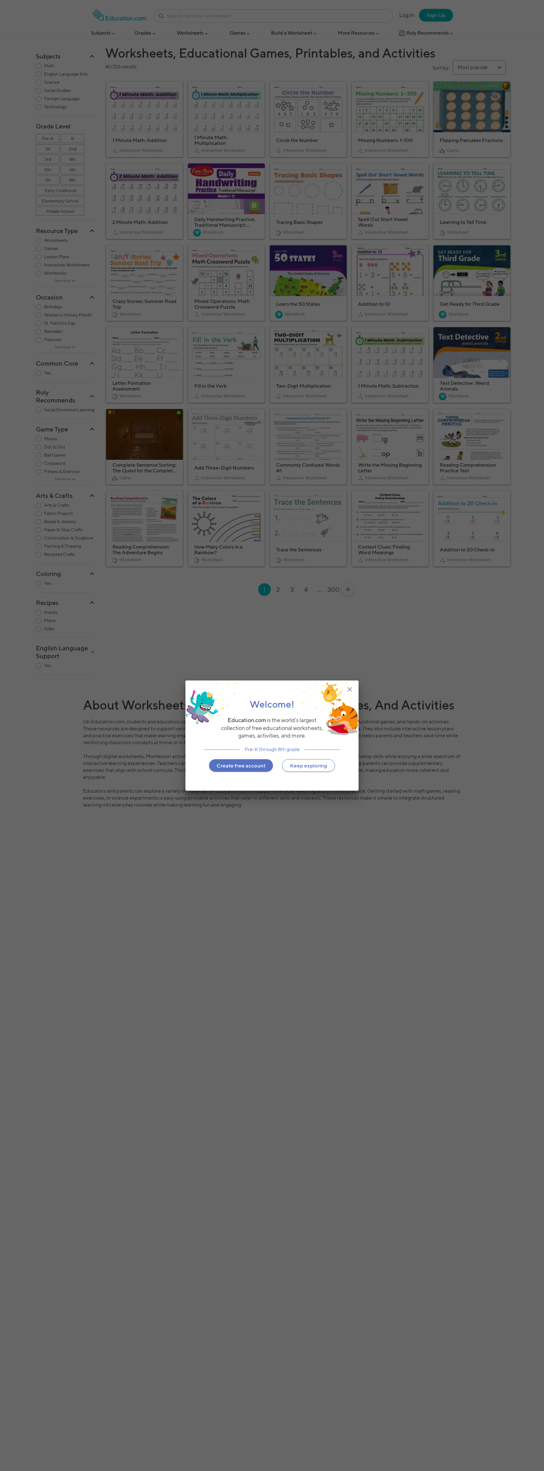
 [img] (350, 689)
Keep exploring (308, 765)
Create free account (241, 765)
